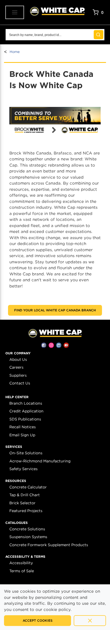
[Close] (90, 620)
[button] (18, 353)
